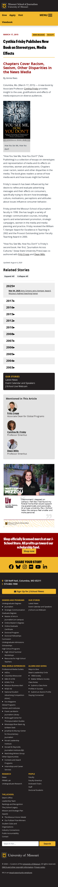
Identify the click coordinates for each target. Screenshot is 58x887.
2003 (9, 367)
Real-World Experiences (13, 666)
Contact (5, 836)
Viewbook (7, 22)
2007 (9, 341)
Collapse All (22, 276)
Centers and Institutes (11, 708)
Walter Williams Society (40, 679)
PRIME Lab (6, 780)
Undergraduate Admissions (13, 642)
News (4, 777)
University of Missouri (18, 7)
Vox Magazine (10, 702)
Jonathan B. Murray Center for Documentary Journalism (15, 734)
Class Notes (33, 682)
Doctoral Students (35, 790)
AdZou (7, 672)
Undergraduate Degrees (11, 603)
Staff (30, 787)
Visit (20, 15)
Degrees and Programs (13, 600)
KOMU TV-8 (9, 682)
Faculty (50, 35)
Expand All (9, 276)
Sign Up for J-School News (30, 591)
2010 (9, 327)
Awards (5, 814)
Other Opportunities (10, 757)
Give (4, 15)
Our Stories (34, 600)
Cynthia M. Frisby (16, 432)
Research (6, 774)
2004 (9, 361)
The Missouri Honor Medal (15, 817)
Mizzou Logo (4, 5)
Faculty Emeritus (35, 780)
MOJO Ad (8, 689)
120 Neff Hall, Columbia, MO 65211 (22, 580)
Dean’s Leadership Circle (38, 672)
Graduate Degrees (9, 613)
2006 (9, 347)
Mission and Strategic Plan (12, 811)
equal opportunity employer (20, 872)
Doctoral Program (12, 632)
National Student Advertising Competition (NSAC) (14, 695)
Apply (12, 15)
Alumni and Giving (37, 666)
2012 (9, 321)
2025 (9, 286)
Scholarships (7, 645)
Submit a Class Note (39, 685)
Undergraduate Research (12, 784)
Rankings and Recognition (12, 804)
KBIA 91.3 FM (10, 679)
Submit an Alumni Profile (41, 692)
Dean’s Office (7, 798)
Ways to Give (33, 669)
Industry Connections (10, 830)
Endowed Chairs (34, 784)
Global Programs (8, 705)
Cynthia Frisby (31, 88)
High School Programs (11, 649)
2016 (9, 307)
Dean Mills (39, 254)
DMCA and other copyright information (17, 867)
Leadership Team (9, 801)
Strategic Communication (15, 610)
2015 (9, 314)
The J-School (8, 794)
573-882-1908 (11, 583)
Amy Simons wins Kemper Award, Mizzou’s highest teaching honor (30, 292)
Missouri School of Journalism (23, 4)
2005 (9, 354)
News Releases (39, 35)
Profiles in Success (35, 689)
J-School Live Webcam (16, 386)
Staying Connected (36, 695)
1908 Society (36, 676)
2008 (9, 334)
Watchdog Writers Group (15, 753)
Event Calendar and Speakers (20, 383)
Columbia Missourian (13, 676)
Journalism (9, 607)
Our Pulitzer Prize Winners (15, 820)
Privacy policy (39, 867)
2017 (9, 301)
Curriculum (6, 639)
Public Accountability (10, 833)
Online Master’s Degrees (14, 623)
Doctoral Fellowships (13, 636)
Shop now (29, 551)
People (31, 774)
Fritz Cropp (23, 254)
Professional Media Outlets (13, 669)
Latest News (11, 379)
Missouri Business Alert (14, 685)
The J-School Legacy (10, 807)
